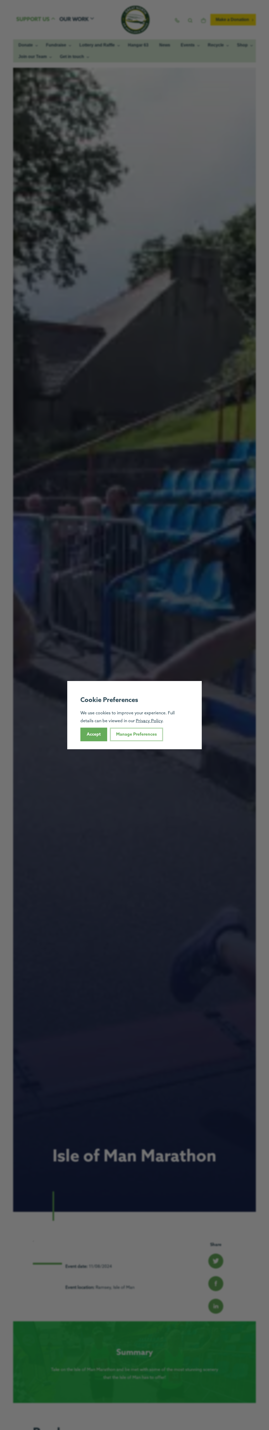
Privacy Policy (149, 721)
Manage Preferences (136, 734)
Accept (94, 734)
